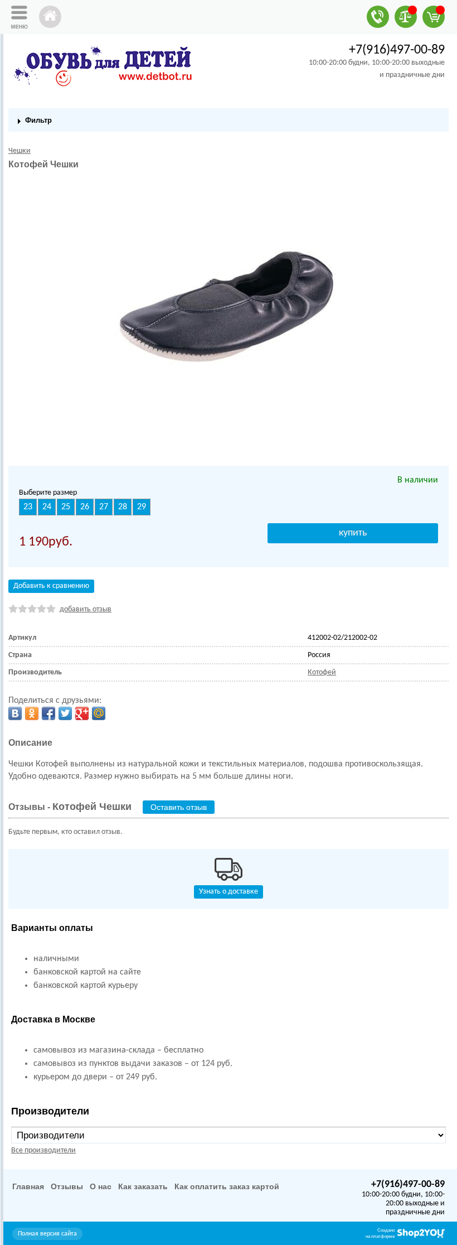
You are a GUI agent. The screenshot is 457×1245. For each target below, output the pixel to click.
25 (65, 507)
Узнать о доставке (228, 891)
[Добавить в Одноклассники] (31, 713)
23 (27, 507)
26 (84, 507)
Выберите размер (48, 493)
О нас (100, 1186)
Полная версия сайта (47, 1233)
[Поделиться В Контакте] (15, 713)
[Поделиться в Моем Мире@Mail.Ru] (98, 713)
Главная (28, 1186)
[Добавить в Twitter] (65, 713)
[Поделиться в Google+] (82, 713)
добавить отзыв (85, 609)
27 (103, 507)
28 (122, 507)
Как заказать (143, 1186)
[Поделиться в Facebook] (48, 713)
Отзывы (67, 1186)
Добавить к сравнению (51, 586)
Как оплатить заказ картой (226, 1186)
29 (141, 507)
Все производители (43, 1150)
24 (46, 507)
